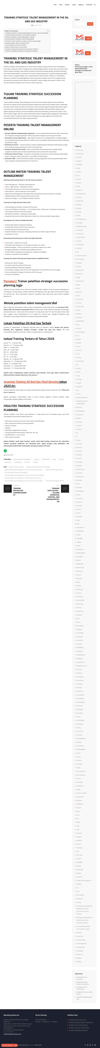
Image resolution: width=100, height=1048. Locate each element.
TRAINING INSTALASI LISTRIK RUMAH (79, 1028)
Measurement (80, 568)
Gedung (78, 357)
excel (77, 336)
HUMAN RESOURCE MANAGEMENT (22, 459)
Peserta (78, 717)
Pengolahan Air (80, 662)
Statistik (78, 866)
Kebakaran (79, 455)
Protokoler (79, 764)
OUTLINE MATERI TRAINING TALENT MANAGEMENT (20, 39)
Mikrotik (78, 586)
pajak (77, 618)
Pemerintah (79, 640)
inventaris (79, 422)
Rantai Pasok (80, 797)
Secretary (79, 833)
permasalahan (80, 695)
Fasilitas (78, 339)
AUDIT (78, 186)
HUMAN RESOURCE (82, 397)
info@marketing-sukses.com (12, 1034)
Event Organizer (80, 332)
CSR (77, 252)
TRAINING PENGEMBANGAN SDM (78, 1030)
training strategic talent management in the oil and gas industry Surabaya (24, 481)
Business (78, 212)
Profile (60, 5)
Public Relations (80, 771)
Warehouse (79, 954)
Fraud (78, 354)
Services (78, 844)
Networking (79, 604)
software (78, 859)
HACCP (78, 372)
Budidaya (79, 205)
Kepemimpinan (80, 469)
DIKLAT (78, 288)
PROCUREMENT (80, 739)
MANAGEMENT (46, 459)
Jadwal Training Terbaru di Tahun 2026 (16, 47)
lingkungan (79, 538)
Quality (78, 789)
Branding (78, 197)
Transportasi (79, 936)
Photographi (79, 724)
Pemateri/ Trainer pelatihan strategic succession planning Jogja (23, 41)
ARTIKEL (78, 172)
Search (77, 20)
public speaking (80, 775)
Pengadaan (79, 651)
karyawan (36, 459)
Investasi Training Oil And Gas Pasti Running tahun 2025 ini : (22, 49)
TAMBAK (78, 884)
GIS (77, 365)
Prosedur (79, 760)
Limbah (78, 535)
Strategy (35, 462)
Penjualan (79, 669)
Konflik (78, 495)
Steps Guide (79, 870)
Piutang (78, 728)
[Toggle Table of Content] (47, 31)
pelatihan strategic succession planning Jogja (38, 467)
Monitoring (79, 589)
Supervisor (79, 877)
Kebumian (79, 458)
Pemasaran (79, 637)
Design (78, 277)
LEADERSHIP (80, 531)
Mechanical (79, 571)
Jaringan (78, 440)
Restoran (78, 808)
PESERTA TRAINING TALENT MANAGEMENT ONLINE (20, 37)
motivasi (78, 593)
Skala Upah (79, 848)
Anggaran (79, 161)
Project (78, 753)
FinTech (78, 347)
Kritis (77, 524)
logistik (78, 546)
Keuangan (79, 480)
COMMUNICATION (81, 226)
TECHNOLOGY (80, 895)
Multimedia (79, 597)
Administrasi (79, 154)
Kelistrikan (79, 466)
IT (76, 436)
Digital (78, 285)
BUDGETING (79, 201)
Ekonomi (78, 303)
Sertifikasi (79, 840)
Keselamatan (80, 477)
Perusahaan (79, 713)
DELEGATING (80, 270)
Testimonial (79, 899)
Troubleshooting (80, 940)
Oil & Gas (61, 459)
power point (79, 731)
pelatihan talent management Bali (54, 470)
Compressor (79, 230)
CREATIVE (79, 248)
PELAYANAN (79, 633)
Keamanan (79, 451)
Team (77, 891)
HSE (77, 390)
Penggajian (79, 658)
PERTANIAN (79, 709)
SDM (77, 830)
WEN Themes (38, 1045)
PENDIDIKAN (80, 648)
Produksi (78, 742)
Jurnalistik (79, 444)
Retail (78, 811)
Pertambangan (18, 462)
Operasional (79, 611)
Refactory (79, 800)
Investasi (78, 429)
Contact (74, 5)
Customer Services (81, 256)
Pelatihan (67, 5)
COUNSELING (80, 245)
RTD (77, 819)
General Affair (80, 361)
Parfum (78, 622)
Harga (78, 376)
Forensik (78, 350)
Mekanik (78, 575)
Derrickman (79, 274)
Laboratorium (80, 527)
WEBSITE (79, 958)
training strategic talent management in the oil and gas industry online (23, 478)
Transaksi (79, 933)
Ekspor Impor (80, 307)
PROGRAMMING (81, 749)
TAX (77, 888)
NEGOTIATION (80, 600)
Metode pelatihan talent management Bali (17, 43)
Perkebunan (79, 691)
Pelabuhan (79, 629)
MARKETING (79, 564)
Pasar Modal (79, 626)
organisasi (79, 615)
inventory (79, 426)
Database (79, 263)
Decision (78, 266)
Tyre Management (81, 944)
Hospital (78, 383)
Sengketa (79, 837)
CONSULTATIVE (80, 237)
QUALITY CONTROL (81, 793)
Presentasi (79, 735)
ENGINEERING (80, 321)
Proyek (78, 768)
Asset (78, 175)
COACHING (79, 223)
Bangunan (79, 190)
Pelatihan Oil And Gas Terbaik (16, 467)
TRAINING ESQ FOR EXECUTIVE (81, 978)
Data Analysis (80, 259)
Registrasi (81, 5)
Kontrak (78, 509)
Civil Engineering (81, 219)
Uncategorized (80, 947)
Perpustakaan (80, 699)
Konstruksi (79, 502)
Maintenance (80, 549)
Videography (79, 951)
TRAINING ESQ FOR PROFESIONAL (81, 988)
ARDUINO (79, 165)
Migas (54, 459)
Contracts (79, 241)
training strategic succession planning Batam (16, 472)
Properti (78, 757)
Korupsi (78, 513)
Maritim (78, 560)
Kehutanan (79, 462)
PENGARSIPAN (80, 655)
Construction (80, 234)
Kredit (78, 520)
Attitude (78, 183)
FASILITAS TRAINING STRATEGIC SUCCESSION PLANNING (22, 51)
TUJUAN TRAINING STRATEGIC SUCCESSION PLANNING (21, 35)
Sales (77, 826)
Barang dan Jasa (80, 194)
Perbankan (79, 673)
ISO (77, 433)
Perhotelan (79, 684)
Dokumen (79, 292)
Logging (78, 542)
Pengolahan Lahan (81, 666)
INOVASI (78, 418)
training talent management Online (55, 481)
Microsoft (79, 578)
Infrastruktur (79, 415)
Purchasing (79, 782)
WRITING (78, 962)
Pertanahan (79, 706)
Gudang (78, 368)
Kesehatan (79, 473)
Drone (78, 296)
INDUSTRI (79, 407)
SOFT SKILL (27, 462)
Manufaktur (79, 557)
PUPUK (78, 779)
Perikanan (79, 688)
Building (78, 208)
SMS (77, 851)
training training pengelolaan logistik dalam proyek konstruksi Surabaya (84, 920)
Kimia (78, 484)
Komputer (79, 487)
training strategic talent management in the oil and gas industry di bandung (24, 475)
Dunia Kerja (79, 299)
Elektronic (79, 314)
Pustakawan (79, 786)
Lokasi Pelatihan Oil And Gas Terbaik (16, 45)
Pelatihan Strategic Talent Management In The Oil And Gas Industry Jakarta (23, 470)
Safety (78, 822)
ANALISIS (79, 157)
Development (80, 281)
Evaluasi (78, 328)
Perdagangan (80, 677)
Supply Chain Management (83, 880)
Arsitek (78, 168)
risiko (77, 815)
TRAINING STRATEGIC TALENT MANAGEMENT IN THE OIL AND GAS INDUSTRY (27, 33)
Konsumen (79, 506)
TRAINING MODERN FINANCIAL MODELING (82, 983)
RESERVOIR (79, 804)
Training (78, 902)
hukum (78, 394)
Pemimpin (79, 644)
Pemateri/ (10, 281)
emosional (79, 317)
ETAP (77, 325)
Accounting (79, 150)
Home (55, 5)
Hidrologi (78, 379)
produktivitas (80, 746)
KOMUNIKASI (80, 491)
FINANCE (78, 343)
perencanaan (8, 462)
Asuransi (78, 179)
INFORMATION (80, 411)
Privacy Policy (24, 1045)
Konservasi (79, 498)
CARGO (78, 216)
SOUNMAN (79, 862)
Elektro (78, 310)
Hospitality (79, 387)
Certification (89, 5)
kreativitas (79, 517)
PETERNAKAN (80, 720)
